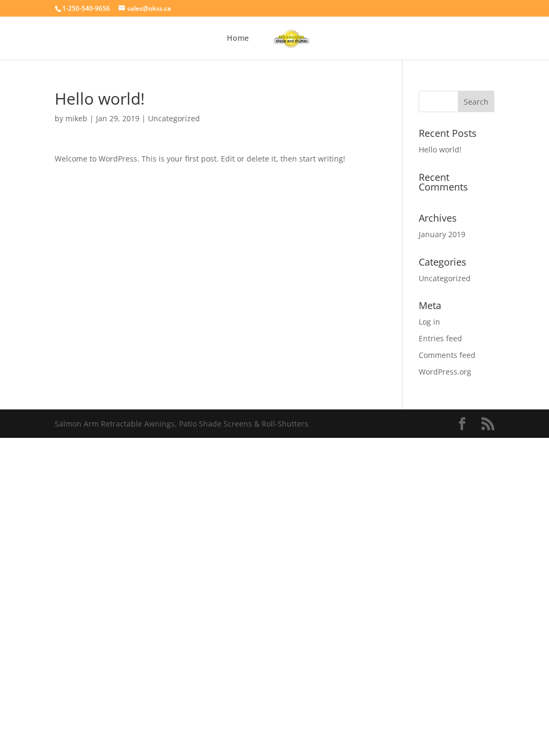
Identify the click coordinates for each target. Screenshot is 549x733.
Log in (429, 322)
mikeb (76, 118)
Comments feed (447, 355)
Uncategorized (174, 118)
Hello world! (440, 149)
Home (238, 38)
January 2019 (442, 234)
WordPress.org (445, 371)
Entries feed (440, 338)
